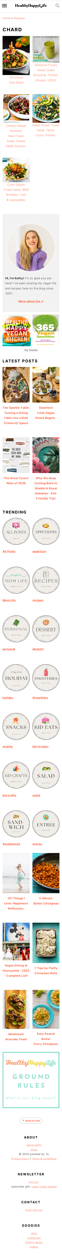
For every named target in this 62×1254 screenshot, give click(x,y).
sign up (33, 1182)
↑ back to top (31, 1120)
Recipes (19, 18)
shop (34, 1233)
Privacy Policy (20, 1158)
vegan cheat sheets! (44, 1186)
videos (34, 1246)
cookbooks (34, 1237)
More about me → (31, 301)
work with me (33, 1209)
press (34, 1149)
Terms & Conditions (44, 1158)
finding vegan (34, 1242)
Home (7, 18)
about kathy (33, 1144)
